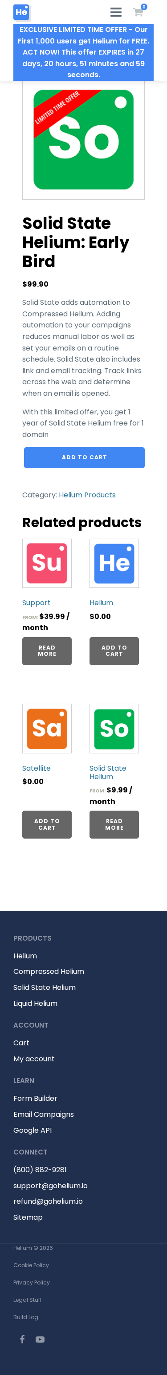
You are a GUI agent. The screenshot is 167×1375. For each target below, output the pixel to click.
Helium (25, 956)
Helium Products (87, 495)
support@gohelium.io (50, 1186)
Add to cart (84, 457)
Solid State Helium (44, 987)
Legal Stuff (27, 1300)
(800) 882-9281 (40, 1170)
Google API (32, 1130)
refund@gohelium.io (48, 1201)
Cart (21, 1043)
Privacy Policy (31, 1282)
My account (34, 1059)
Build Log (25, 1317)
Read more (47, 651)
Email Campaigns (43, 1114)
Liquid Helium (35, 1003)
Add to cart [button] (114, 651)
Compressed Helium (48, 971)
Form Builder (35, 1098)
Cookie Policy (31, 1265)
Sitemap (28, 1217)
